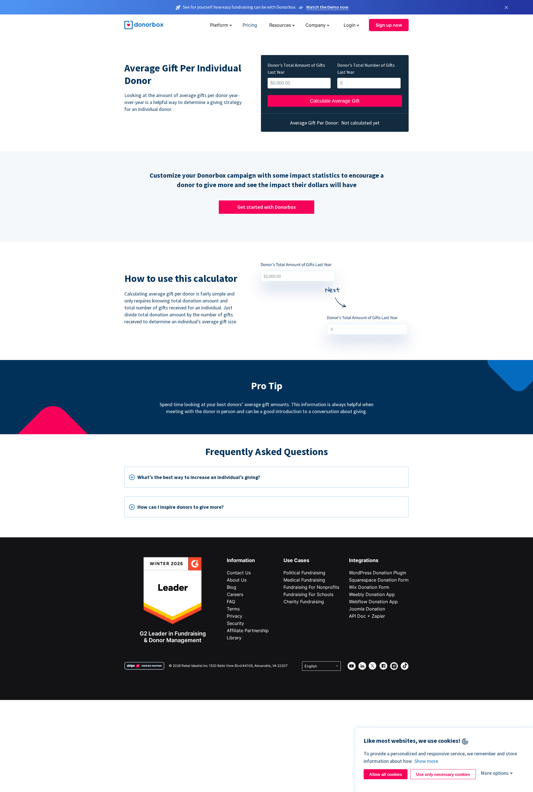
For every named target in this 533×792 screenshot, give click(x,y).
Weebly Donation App (372, 594)
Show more (426, 761)
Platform (219, 25)
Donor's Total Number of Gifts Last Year (366, 68)
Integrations (363, 560)
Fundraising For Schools (308, 594)
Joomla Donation (367, 609)
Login (349, 25)
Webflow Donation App (373, 601)
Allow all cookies (385, 774)
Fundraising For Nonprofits (311, 587)
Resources (280, 25)
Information (241, 560)
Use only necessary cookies (443, 774)
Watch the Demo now (327, 7)
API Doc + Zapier (367, 616)
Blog (231, 587)
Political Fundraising (304, 572)
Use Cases (296, 560)
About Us (237, 580)
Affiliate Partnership (248, 630)
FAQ (231, 601)
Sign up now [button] (389, 25)
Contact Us (239, 572)
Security (235, 623)
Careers (235, 594)
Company (315, 25)
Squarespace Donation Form (379, 580)
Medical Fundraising (304, 580)
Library (234, 637)
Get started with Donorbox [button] (266, 207)
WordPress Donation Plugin (377, 572)
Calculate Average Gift (334, 101)
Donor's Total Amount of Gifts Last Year (296, 68)
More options (495, 773)
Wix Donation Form (369, 587)
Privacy (234, 616)
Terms (233, 609)
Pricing (250, 25)
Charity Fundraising (303, 601)
